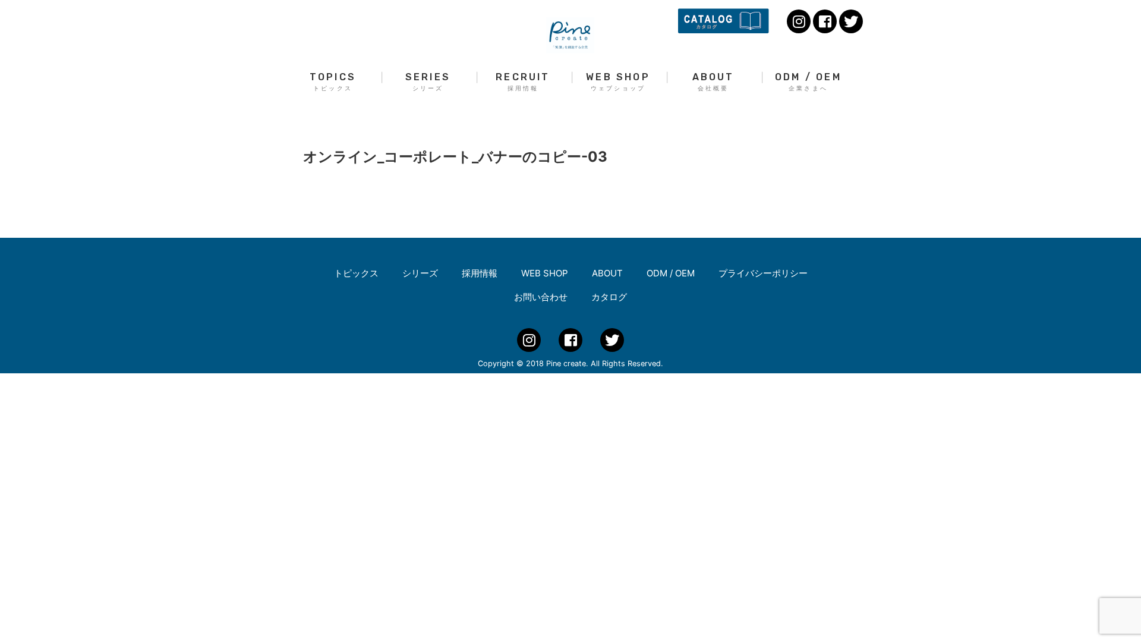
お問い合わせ (541, 297)
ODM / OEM (808, 81)
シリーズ (420, 273)
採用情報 (479, 273)
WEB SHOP (618, 81)
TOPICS (333, 81)
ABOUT (713, 81)
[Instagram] (799, 21)
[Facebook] (825, 21)
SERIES (427, 81)
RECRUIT (523, 81)
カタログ (609, 297)
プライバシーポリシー (763, 273)
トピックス (356, 273)
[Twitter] (851, 21)
